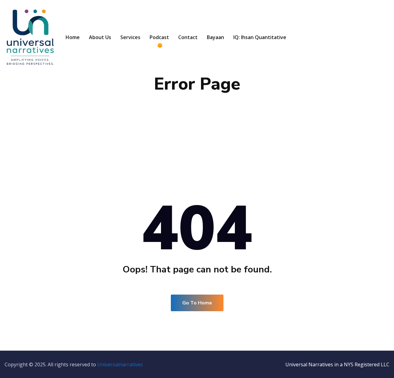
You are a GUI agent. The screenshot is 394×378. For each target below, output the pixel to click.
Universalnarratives (120, 364)
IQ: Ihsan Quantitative (259, 37)
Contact (188, 37)
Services (130, 37)
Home (73, 37)
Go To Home (197, 303)
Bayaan (215, 37)
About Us (100, 37)
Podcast (159, 37)
